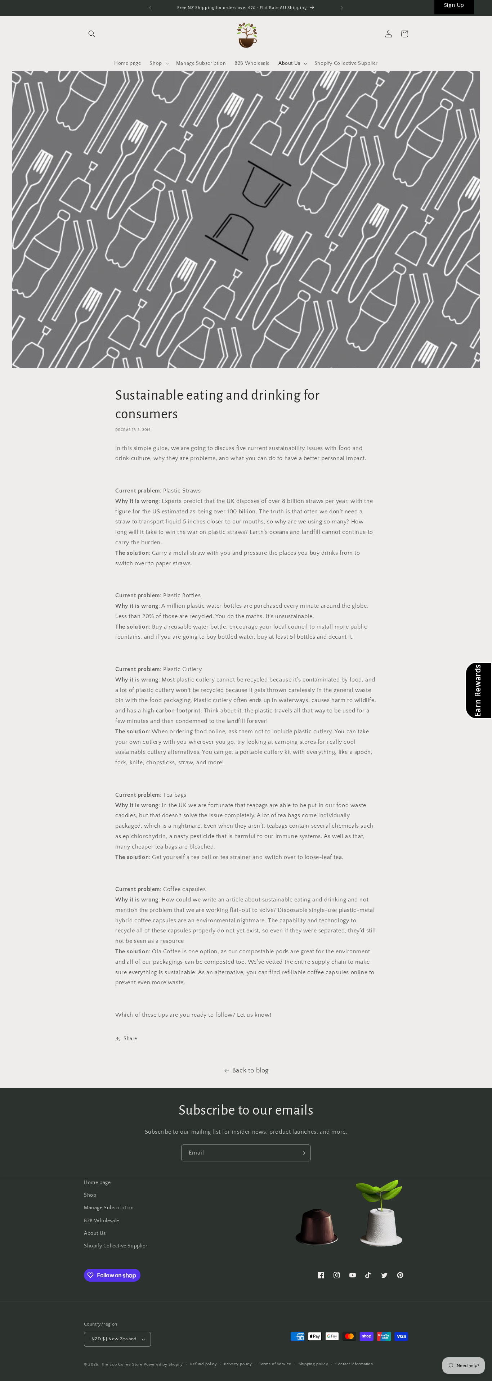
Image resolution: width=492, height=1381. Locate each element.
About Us (95, 1233)
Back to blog (250, 1070)
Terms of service (275, 1364)
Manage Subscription (109, 1208)
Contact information (354, 1364)
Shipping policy (313, 1364)
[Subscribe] (302, 1152)
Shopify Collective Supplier (115, 1246)
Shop (90, 1195)
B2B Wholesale (101, 1221)
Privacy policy (238, 1364)
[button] (92, 34)
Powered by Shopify (163, 1364)
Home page (97, 1183)
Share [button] (130, 1039)
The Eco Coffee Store (122, 1364)
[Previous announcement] (150, 8)
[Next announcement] (342, 8)
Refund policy (203, 1364)
